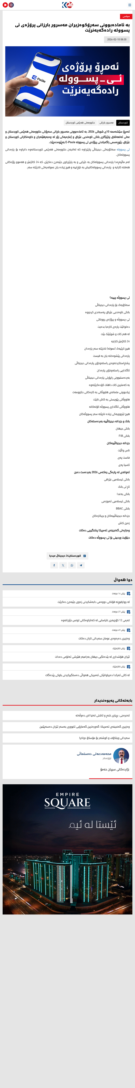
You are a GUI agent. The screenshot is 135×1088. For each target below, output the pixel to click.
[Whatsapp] (72, 565)
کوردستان (123, 122)
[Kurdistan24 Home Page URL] (67, 5)
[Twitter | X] (63, 565)
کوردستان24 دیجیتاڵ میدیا (65, 556)
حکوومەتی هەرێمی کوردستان (80, 122)
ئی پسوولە (123, 149)
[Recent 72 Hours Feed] (11, 5)
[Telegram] (81, 565)
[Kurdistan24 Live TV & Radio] (5, 5)
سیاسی (126, 16)
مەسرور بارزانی (106, 122)
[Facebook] (54, 565)
